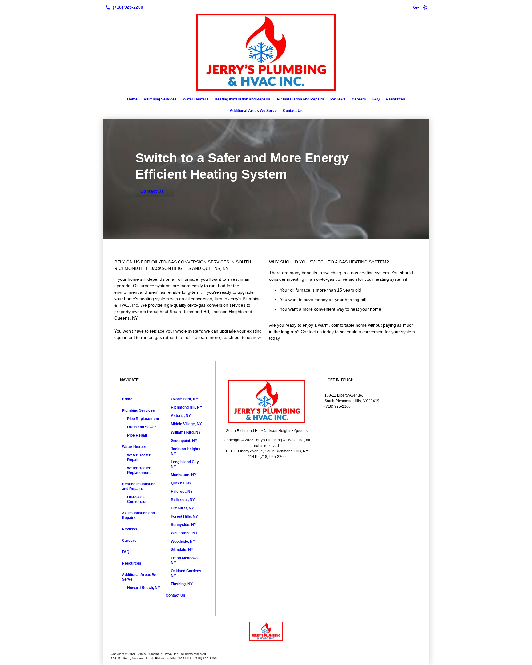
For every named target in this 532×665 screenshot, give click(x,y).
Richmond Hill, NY (186, 407)
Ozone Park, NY (184, 399)
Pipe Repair (137, 435)
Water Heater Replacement (139, 470)
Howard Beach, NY (143, 587)
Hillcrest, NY (182, 491)
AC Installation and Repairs (300, 99)
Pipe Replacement (143, 419)
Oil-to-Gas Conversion (137, 499)
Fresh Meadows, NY (185, 560)
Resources (395, 99)
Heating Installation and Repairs (242, 99)
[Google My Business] (416, 7)
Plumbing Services (160, 99)
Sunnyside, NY (183, 525)
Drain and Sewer (141, 427)
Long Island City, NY (185, 464)
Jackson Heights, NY (186, 451)
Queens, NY (181, 483)
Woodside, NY (183, 541)
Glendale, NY (182, 550)
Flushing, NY (182, 584)
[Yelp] (425, 7)
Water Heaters (195, 99)
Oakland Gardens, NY (186, 573)
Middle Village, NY (186, 424)
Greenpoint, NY (184, 441)
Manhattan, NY (183, 475)
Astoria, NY (181, 416)
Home (132, 99)
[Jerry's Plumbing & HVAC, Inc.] (266, 631)
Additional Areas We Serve (253, 110)
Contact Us (293, 110)
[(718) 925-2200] (123, 7)
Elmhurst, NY (182, 508)
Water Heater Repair (139, 457)
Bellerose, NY (183, 500)
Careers (359, 99)
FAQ (376, 99)
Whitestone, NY (184, 533)
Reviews (337, 99)
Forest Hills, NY (184, 516)
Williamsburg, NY (186, 432)
